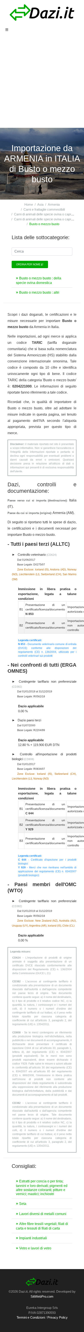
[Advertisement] (42, 83)
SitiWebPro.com (42, 1296)
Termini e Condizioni (31, 1317)
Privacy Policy (57, 1317)
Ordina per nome (28, 264)
